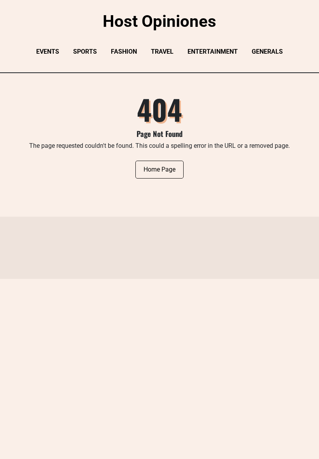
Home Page (159, 169)
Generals (267, 51)
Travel (162, 51)
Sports (85, 51)
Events (47, 51)
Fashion (124, 51)
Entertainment (213, 51)
